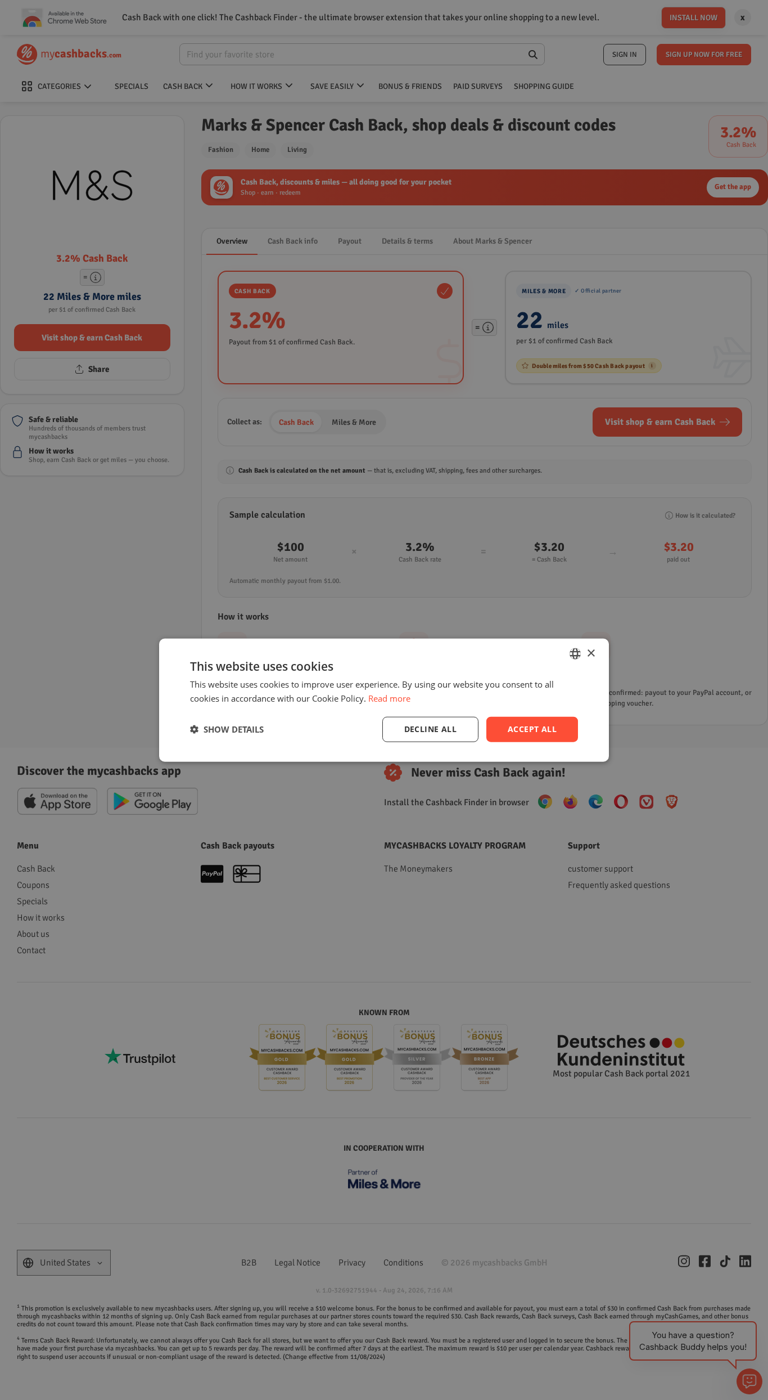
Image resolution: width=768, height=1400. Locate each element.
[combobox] (575, 653)
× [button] (590, 653)
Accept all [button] (532, 729)
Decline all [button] (430, 729)
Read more (389, 698)
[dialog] (384, 700)
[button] (227, 729)
